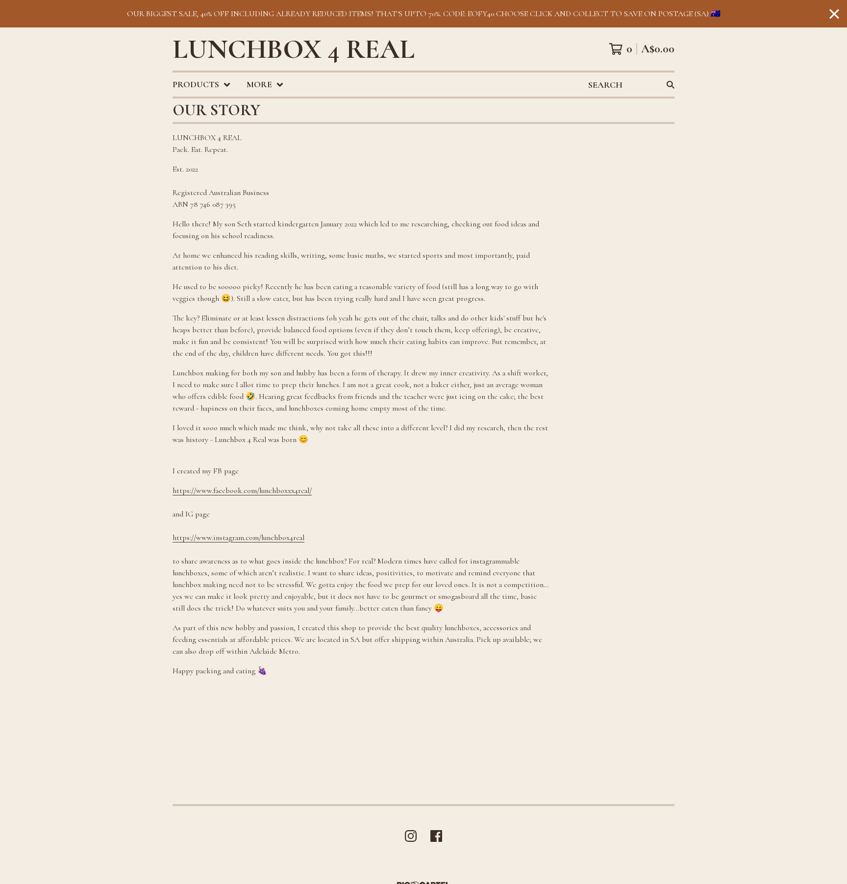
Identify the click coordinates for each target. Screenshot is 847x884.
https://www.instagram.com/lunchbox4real (238, 537)
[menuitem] (202, 85)
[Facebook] (436, 836)
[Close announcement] (834, 13)
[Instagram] (410, 836)
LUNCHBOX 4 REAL (294, 49)
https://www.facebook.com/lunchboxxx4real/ (242, 490)
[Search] (670, 85)
